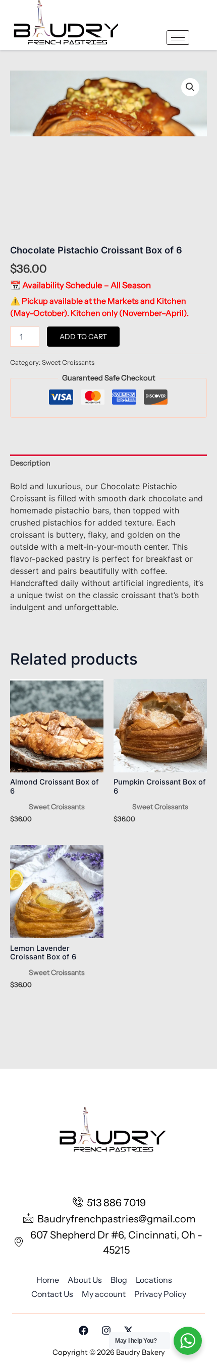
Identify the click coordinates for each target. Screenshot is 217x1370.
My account (104, 1294)
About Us (85, 1280)
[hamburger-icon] (178, 37)
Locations (154, 1280)
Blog (119, 1280)
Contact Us (52, 1294)
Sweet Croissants (68, 362)
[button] (190, 87)
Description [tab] (30, 463)
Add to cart (83, 336)
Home (47, 1280)
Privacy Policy (160, 1294)
